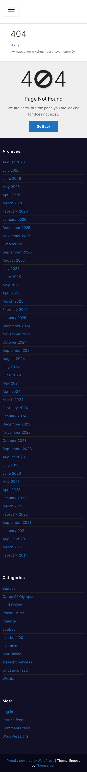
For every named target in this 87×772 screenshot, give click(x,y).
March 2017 (13, 547)
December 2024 (17, 326)
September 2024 (17, 350)
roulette (9, 621)
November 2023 (17, 432)
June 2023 (12, 473)
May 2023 (11, 481)
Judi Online (12, 605)
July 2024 (11, 367)
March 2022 (13, 506)
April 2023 (11, 490)
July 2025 (11, 269)
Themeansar (45, 765)
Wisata (8, 678)
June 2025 (12, 277)
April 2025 (11, 293)
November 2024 (17, 334)
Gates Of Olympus (18, 597)
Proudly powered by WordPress (31, 761)
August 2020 (14, 539)
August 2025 (14, 260)
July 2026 (11, 170)
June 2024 (12, 375)
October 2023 (15, 441)
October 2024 (15, 342)
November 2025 (17, 236)
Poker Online (13, 613)
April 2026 (11, 195)
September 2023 (17, 449)
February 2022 (15, 514)
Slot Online (12, 654)
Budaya (9, 588)
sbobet (9, 629)
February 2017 (15, 555)
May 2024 (11, 383)
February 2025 (15, 309)
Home (15, 45)
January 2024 (14, 416)
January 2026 (14, 219)
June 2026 (12, 178)
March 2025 (13, 301)
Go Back (43, 126)
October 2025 (14, 244)
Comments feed (16, 728)
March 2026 (13, 203)
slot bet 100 (13, 637)
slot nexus (11, 646)
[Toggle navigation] (11, 12)
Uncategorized (15, 670)
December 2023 (17, 424)
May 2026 (11, 187)
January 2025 (14, 318)
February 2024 (15, 408)
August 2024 (14, 359)
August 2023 (14, 457)
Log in (8, 712)
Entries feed (13, 720)
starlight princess (17, 662)
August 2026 (14, 162)
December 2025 (16, 228)
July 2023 (11, 465)
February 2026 (15, 211)
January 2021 (14, 531)
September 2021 (17, 522)
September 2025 (17, 252)
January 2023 (14, 498)
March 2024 (13, 400)
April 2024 (11, 391)
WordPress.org (15, 736)
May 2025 (11, 285)
